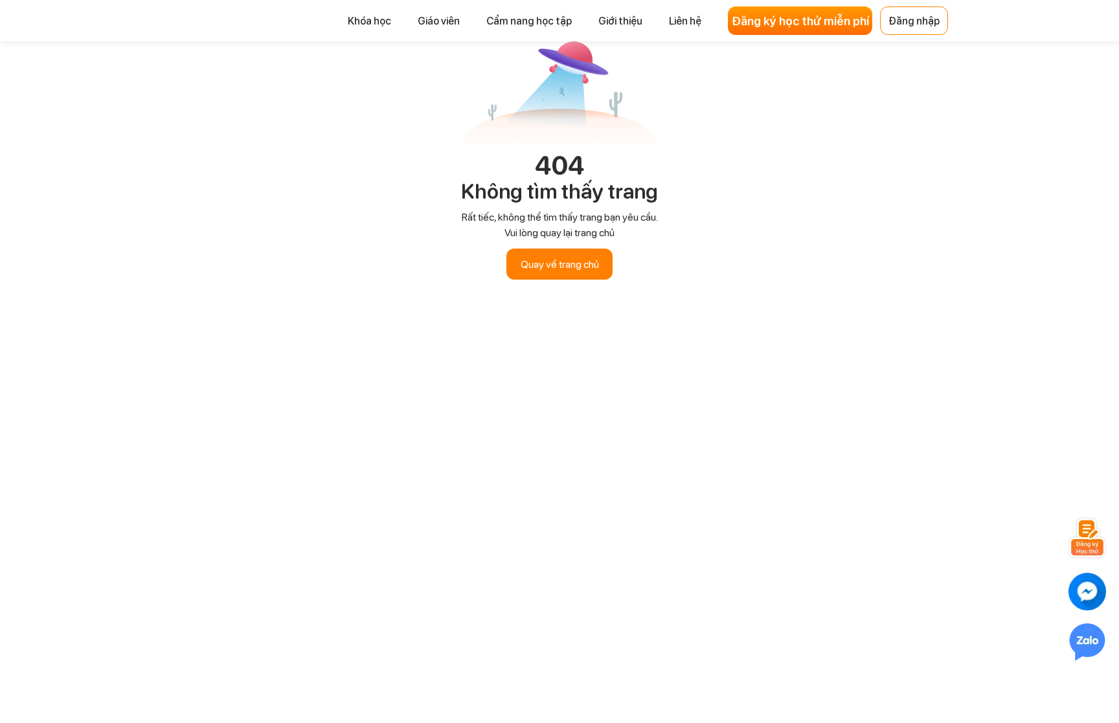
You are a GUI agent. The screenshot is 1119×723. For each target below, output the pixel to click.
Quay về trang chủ (560, 264)
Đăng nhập (914, 20)
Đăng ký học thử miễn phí (800, 20)
